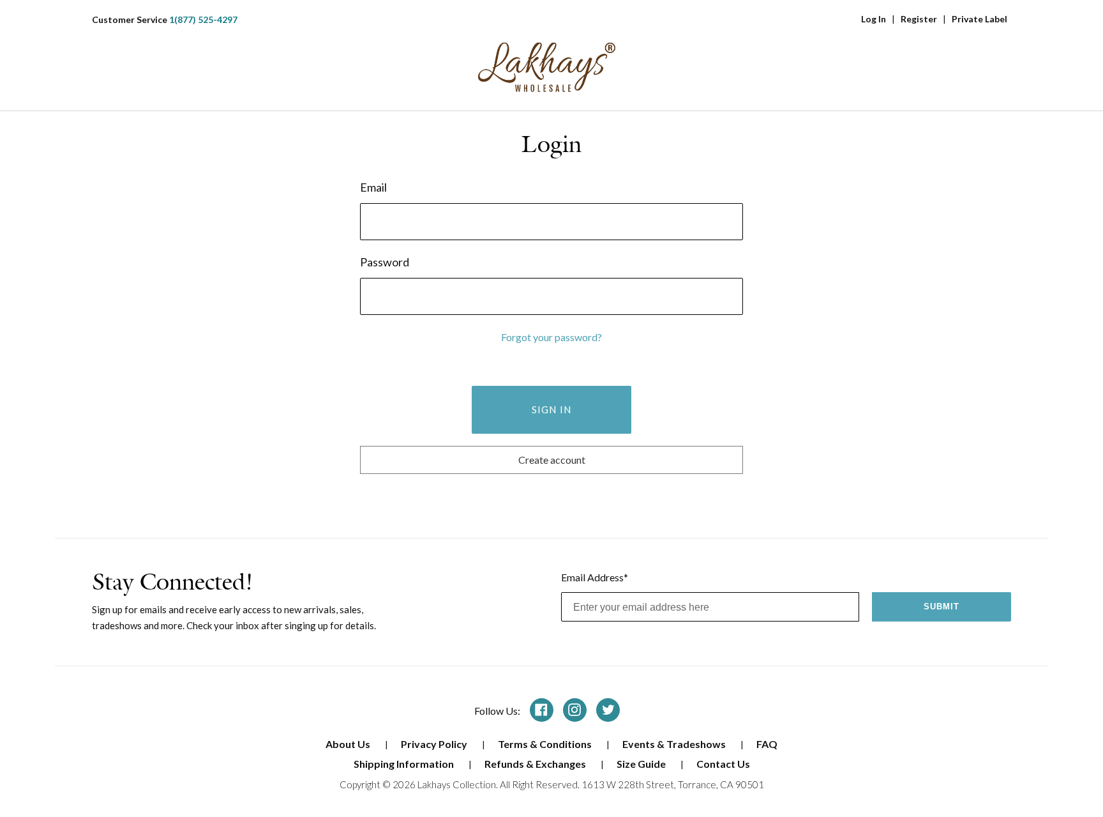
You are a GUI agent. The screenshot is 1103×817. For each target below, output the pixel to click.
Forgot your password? (551, 337)
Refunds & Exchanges (536, 764)
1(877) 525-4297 (203, 19)
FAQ (766, 744)
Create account (551, 460)
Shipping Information (405, 764)
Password (384, 262)
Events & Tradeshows (675, 744)
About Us (349, 744)
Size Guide (642, 764)
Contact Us (723, 764)
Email (373, 187)
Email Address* (594, 577)
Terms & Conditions (546, 744)
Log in (873, 18)
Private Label (979, 18)
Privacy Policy (435, 744)
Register (919, 18)
